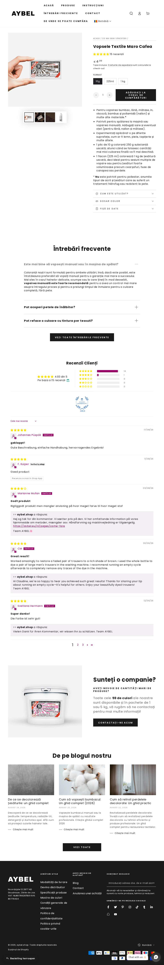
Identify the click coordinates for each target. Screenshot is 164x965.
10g (98, 81)
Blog (75, 883)
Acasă (96, 38)
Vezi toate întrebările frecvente (82, 337)
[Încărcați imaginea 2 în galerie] (40, 117)
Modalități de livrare (53, 882)
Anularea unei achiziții (87, 893)
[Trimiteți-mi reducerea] (154, 883)
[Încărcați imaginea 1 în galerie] (29, 117)
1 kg (123, 81)
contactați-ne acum (115, 722)
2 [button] (78, 645)
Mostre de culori (51, 898)
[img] (18, 430)
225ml (110, 81)
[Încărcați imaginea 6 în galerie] (61, 117)
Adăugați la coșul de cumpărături (136, 95)
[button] (103, 21)
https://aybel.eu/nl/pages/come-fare (39, 526)
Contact (78, 888)
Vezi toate (82, 847)
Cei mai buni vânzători (114, 38)
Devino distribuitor (52, 887)
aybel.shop (23, 945)
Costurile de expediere (120, 65)
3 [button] (83, 645)
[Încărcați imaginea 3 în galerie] (50, 117)
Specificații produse (53, 892)
